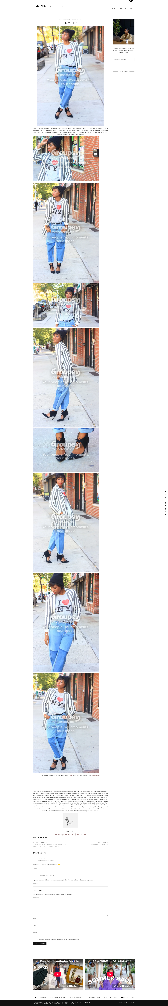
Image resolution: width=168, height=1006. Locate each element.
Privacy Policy (55, 1003)
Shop (132, 9)
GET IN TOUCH (86, 1002)
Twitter (41, 997)
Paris (69, 130)
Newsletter (44, 1003)
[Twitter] (56, 834)
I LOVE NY (70, 23)
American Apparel (76, 19)
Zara (70, 775)
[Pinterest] (62, 834)
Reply (36, 868)
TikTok (76, 997)
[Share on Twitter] (43, 838)
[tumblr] (75, 834)
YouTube (128, 997)
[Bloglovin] (72, 834)
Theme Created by (127, 1002)
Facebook (93, 997)
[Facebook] (69, 834)
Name (35, 918)
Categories (122, 9)
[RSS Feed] (81, 834)
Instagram (58, 997)
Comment (36, 898)
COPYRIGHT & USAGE (68, 1003)
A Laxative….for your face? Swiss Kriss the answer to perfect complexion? (50, 844)
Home (113, 9)
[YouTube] (66, 834)
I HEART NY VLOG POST (99, 843)
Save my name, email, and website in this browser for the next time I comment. (58, 940)
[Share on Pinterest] (46, 838)
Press (36, 1003)
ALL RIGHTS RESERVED (56, 1002)
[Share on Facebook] (41, 838)
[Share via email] (38, 838)
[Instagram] (59, 834)
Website (35, 932)
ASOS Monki (96, 775)
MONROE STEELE (49, 6)
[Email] (85, 834)
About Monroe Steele (72, 1002)
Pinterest (111, 997)
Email (35, 925)
